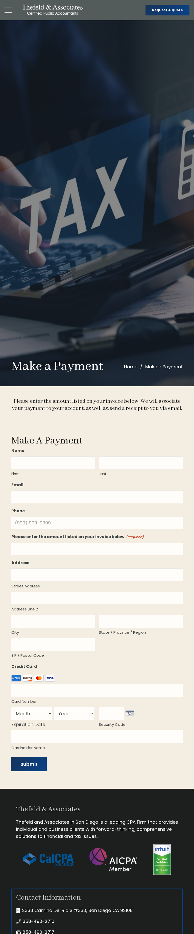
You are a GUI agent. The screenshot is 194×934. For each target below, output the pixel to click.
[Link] (53, 10)
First (15, 473)
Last (103, 473)
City (15, 632)
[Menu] (8, 10)
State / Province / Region (122, 632)
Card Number (24, 701)
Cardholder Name (28, 747)
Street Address (25, 586)
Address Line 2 (24, 609)
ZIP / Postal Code (27, 655)
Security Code (112, 724)
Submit (29, 764)
